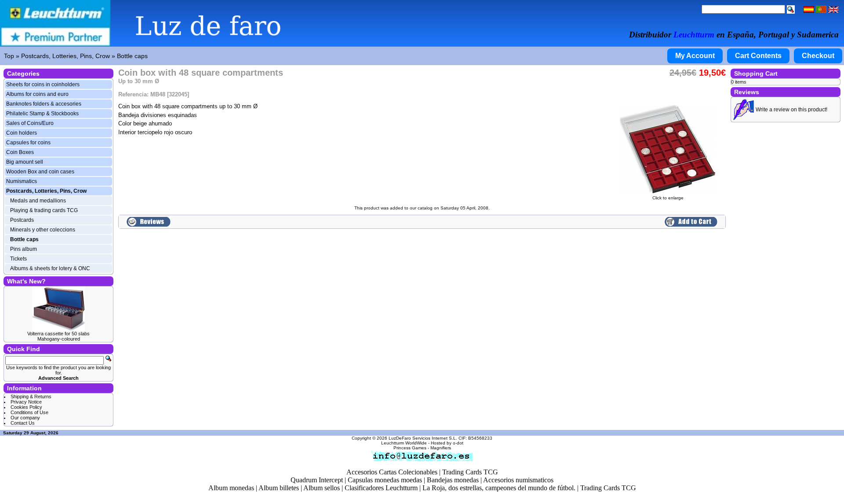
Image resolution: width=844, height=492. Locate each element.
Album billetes (278, 488)
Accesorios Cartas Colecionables (391, 472)
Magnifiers (440, 447)
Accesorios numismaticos (518, 480)
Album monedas (231, 488)
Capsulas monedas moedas (385, 480)
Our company (25, 417)
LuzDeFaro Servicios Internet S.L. (423, 438)
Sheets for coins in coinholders (43, 84)
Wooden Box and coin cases (40, 172)
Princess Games (409, 447)
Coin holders (21, 133)
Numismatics (21, 181)
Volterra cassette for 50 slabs (58, 333)
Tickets (18, 259)
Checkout (818, 55)
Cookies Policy (26, 407)
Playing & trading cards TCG (44, 210)
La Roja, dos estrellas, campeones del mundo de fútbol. (498, 488)
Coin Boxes (20, 152)
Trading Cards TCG (470, 472)
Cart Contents (758, 55)
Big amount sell (24, 162)
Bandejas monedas (453, 480)
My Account (695, 55)
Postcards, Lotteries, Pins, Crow (65, 55)
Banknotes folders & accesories (43, 104)
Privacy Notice (26, 401)
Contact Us (23, 423)
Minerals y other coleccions (42, 230)
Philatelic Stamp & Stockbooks (42, 113)
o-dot (458, 443)
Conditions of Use (29, 412)
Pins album (23, 249)
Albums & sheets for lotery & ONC (50, 268)
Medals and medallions (38, 201)
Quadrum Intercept (317, 480)
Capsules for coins (28, 143)
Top (9, 55)
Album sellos (321, 488)
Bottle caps (132, 55)
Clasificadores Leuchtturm (381, 488)
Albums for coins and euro (37, 94)
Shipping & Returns (31, 396)
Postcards (22, 220)
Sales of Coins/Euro (30, 123)
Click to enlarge (668, 197)
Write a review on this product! (791, 109)
